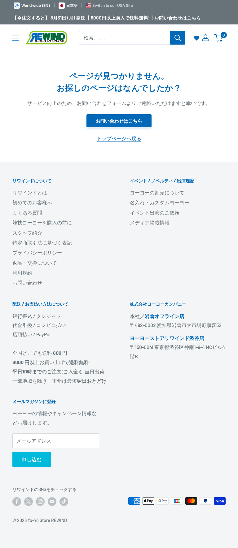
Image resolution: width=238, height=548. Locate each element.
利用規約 (22, 273)
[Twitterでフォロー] (28, 501)
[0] (219, 37)
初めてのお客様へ (32, 202)
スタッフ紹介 (27, 233)
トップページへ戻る (119, 138)
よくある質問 (27, 212)
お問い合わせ (27, 282)
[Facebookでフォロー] (16, 501)
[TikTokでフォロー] (64, 501)
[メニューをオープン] (15, 38)
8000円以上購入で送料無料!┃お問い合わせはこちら (146, 17)
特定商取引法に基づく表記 (42, 243)
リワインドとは (29, 192)
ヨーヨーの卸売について (157, 192)
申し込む (32, 459)
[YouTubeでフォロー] (52, 501)
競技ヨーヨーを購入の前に (42, 222)
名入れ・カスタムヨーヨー (159, 202)
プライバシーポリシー (37, 252)
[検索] (177, 38)
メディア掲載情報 (150, 222)
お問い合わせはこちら (119, 121)
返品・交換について (34, 263)
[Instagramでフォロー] (40, 501)
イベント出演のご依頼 (154, 212)
